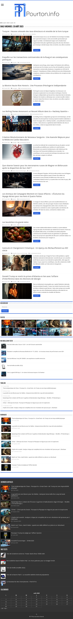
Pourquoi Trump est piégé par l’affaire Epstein (24, 465)
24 (36, 604)
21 (6, 604)
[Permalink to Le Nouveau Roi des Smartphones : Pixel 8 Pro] (3, 583)
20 (67, 602)
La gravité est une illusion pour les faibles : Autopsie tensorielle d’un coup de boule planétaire (37, 426)
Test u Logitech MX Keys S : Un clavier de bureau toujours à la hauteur (25, 372)
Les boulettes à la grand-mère (15, 222)
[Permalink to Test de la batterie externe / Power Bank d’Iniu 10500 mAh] (3, 555)
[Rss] (36, 614)
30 (26, 606)
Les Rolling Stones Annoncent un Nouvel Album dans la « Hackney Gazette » (35, 111)
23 (26, 604)
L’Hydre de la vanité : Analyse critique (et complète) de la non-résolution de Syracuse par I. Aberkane (39, 449)
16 (26, 602)
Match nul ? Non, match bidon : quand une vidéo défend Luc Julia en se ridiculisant (34, 457)
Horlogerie (14, 88)
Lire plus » (36, 50)
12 (57, 599)
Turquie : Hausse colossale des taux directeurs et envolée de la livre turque (35, 31)
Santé (13, 170)
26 (57, 604)
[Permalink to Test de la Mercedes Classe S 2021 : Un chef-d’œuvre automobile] (3, 346)
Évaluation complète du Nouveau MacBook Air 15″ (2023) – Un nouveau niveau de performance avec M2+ (35, 351)
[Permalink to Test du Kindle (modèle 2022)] (3, 367)
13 (67, 599)
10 (36, 599)
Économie (19, 34)
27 (67, 604)
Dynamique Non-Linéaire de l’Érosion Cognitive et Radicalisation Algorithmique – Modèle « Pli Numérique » (41, 434)
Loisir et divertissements (23, 114)
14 (6, 602)
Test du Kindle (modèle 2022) (15, 365)
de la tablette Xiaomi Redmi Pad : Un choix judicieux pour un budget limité (30, 561)
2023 (8, 23)
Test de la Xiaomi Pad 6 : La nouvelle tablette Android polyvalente (27, 575)
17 (36, 602)
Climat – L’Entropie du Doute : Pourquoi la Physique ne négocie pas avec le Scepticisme (35, 441)
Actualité (14, 34)
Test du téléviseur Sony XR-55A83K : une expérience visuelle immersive (26, 358)
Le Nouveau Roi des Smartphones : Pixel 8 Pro (21, 582)
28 (6, 606)
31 (36, 606)
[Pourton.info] (36, 9)
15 (16, 602)
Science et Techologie (20, 170)
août (11, 23)
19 (57, 602)
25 (46, 604)
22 (16, 604)
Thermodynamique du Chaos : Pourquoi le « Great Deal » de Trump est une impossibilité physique (38, 418)
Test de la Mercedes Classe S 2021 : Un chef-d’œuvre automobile (24, 344)
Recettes (14, 225)
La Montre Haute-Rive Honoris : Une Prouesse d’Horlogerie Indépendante (34, 85)
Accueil (4, 23)
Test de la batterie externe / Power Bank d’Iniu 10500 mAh (25, 554)
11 (46, 599)
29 (16, 606)
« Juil (2, 608)
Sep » (5, 608)
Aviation (14, 199)
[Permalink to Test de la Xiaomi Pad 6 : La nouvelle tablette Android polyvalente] (3, 576)
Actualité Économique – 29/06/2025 (22, 541)
